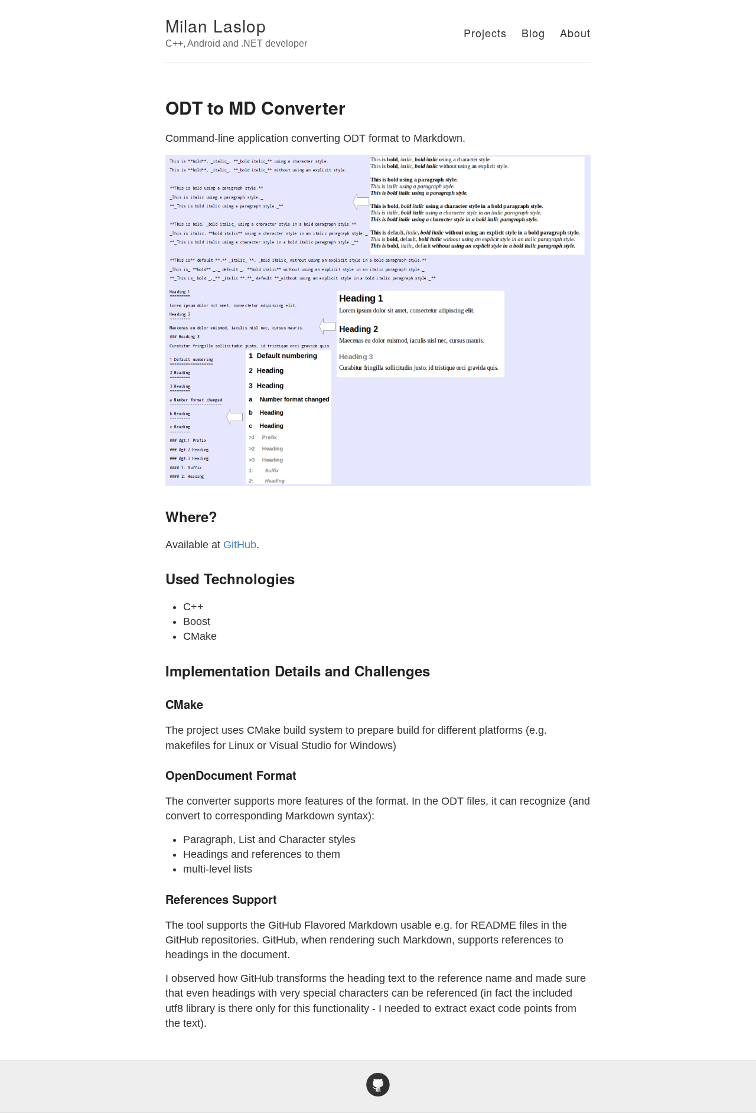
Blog (533, 32)
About (575, 32)
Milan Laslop (215, 25)
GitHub (239, 545)
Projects (485, 32)
